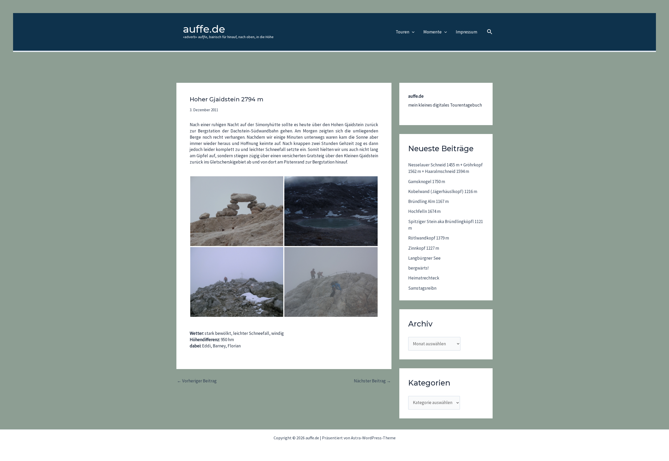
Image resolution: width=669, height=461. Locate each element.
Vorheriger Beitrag (197, 381)
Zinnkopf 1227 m (423, 248)
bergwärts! (418, 268)
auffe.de (204, 29)
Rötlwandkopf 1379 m (428, 238)
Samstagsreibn (422, 288)
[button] (411, 31)
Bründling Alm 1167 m (428, 201)
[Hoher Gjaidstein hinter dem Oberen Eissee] (330, 211)
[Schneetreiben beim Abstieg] (330, 282)
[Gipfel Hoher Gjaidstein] (236, 282)
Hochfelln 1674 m (424, 211)
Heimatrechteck (423, 278)
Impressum (466, 32)
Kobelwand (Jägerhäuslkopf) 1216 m (442, 191)
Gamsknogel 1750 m (426, 181)
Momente (432, 32)
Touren (402, 32)
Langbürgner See (424, 258)
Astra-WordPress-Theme (373, 437)
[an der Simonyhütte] (236, 211)
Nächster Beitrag (372, 381)
